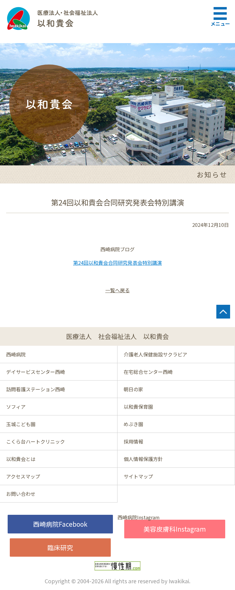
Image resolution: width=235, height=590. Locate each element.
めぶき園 (133, 424)
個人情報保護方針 (143, 459)
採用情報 (133, 441)
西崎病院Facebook (60, 524)
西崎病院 (16, 354)
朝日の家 (133, 389)
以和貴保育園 (138, 406)
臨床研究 (60, 547)
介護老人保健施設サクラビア (155, 354)
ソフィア (16, 406)
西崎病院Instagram (139, 517)
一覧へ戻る (117, 290)
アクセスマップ (23, 476)
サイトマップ (138, 476)
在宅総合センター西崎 (148, 371)
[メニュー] (221, 12)
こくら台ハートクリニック (35, 441)
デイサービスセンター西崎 (35, 371)
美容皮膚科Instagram (175, 528)
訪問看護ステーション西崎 (35, 389)
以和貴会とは (20, 459)
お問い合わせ (20, 493)
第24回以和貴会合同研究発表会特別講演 (117, 262)
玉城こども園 (20, 424)
